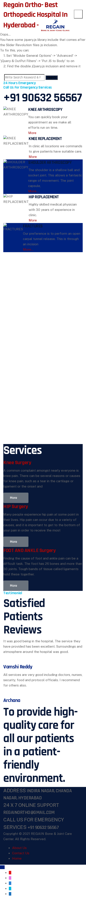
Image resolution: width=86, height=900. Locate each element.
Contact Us (20, 853)
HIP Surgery (15, 506)
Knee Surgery (17, 462)
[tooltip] (10, 872)
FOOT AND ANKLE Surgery (29, 550)
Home (17, 858)
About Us (19, 848)
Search (51, 77)
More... (33, 191)
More (32, 133)
